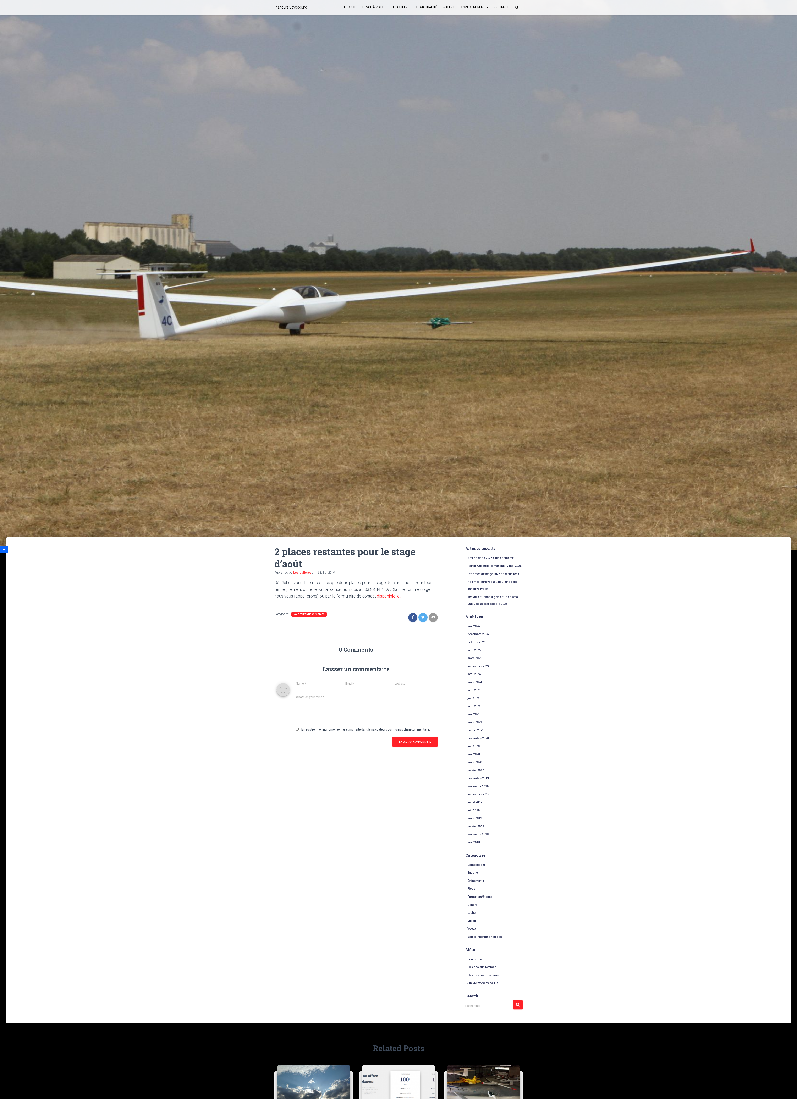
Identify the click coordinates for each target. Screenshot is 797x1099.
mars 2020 (474, 762)
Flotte (471, 888)
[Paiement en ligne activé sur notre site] (398, 1089)
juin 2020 (473, 746)
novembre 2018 (478, 834)
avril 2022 (474, 706)
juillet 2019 (474, 802)
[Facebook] (4, 549)
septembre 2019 (478, 794)
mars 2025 (474, 658)
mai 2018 (473, 842)
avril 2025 (474, 650)
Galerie (449, 7)
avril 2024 (474, 674)
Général (472, 904)
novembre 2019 (478, 786)
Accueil (349, 7)
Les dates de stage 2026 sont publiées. (493, 574)
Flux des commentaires (483, 975)
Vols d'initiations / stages (309, 614)
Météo (471, 920)
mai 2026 (473, 626)
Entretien (473, 872)
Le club (399, 7)
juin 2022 (473, 698)
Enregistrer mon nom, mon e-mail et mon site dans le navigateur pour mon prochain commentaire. (365, 729)
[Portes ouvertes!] (483, 1089)
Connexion (474, 959)
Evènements (475, 880)
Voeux (471, 928)
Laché (471, 912)
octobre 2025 (476, 642)
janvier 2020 (475, 770)
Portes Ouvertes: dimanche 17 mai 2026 (494, 565)
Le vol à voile (373, 7)
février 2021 (475, 730)
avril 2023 (474, 690)
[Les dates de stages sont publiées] (313, 1089)
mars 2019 (474, 818)
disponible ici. (389, 596)
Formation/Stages (479, 896)
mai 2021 (473, 714)
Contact (501, 7)
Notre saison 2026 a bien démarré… (491, 558)
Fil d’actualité (425, 7)
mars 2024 (474, 682)
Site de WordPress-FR (482, 983)
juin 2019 (473, 810)
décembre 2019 (478, 778)
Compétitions (476, 864)
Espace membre (473, 7)
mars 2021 (474, 722)
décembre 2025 (478, 634)
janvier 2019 (475, 826)
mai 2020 (473, 754)
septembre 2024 (478, 666)
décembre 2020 (478, 738)
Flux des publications (481, 967)
